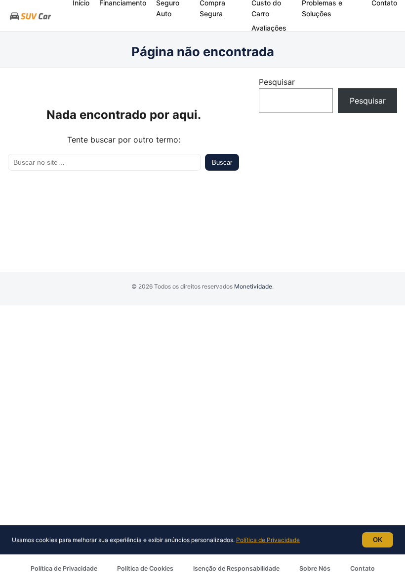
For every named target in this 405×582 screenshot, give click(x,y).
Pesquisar (277, 82)
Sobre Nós (314, 568)
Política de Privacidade (64, 568)
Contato (362, 568)
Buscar (222, 162)
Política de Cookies (145, 568)
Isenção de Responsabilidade (236, 568)
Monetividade (253, 286)
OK (377, 540)
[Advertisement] (328, 184)
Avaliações (268, 28)
